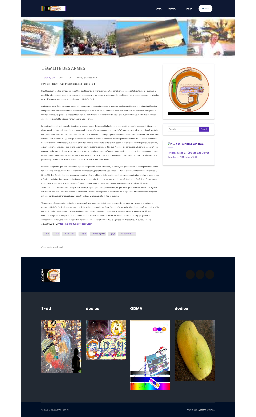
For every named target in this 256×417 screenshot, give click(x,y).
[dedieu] (61, 346)
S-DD (188, 8)
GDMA (205, 8)
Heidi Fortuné (70, 234)
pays (113, 234)
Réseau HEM (92, 77)
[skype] (209, 274)
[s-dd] (53, 8)
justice (84, 234)
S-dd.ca (52, 409)
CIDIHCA (198, 144)
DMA (159, 8)
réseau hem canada (128, 234)
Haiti (85, 77)
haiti (57, 234)
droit (47, 234)
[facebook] (190, 274)
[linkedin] (200, 274)
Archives (79, 77)
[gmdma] (195, 350)
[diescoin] (188, 91)
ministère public (99, 234)
